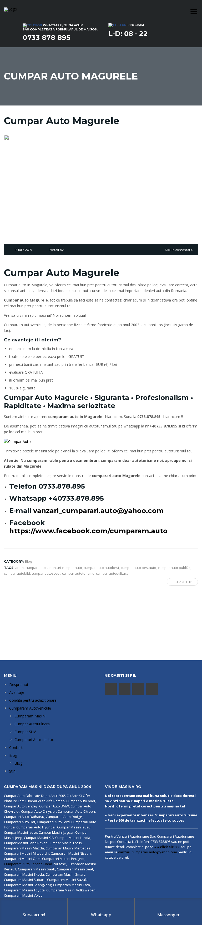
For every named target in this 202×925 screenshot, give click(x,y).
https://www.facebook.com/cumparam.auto (88, 531)
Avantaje (16, 692)
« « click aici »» (167, 846)
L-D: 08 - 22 (128, 33)
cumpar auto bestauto (138, 567)
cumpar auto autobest (101, 567)
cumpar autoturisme (78, 573)
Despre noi (18, 684)
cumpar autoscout (46, 573)
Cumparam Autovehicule (30, 708)
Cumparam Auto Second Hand (28, 863)
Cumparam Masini (30, 715)
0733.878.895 (62, 486)
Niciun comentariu (179, 250)
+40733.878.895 (76, 498)
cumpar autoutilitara (112, 573)
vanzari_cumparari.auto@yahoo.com (98, 510)
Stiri (12, 771)
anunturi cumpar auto (64, 567)
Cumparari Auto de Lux (34, 739)
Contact (16, 747)
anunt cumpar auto (30, 567)
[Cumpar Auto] (17, 441)
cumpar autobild (17, 573)
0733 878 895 (46, 37)
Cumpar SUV (25, 731)
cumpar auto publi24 (174, 567)
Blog (13, 755)
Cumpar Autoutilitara (32, 723)
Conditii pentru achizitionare (33, 700)
